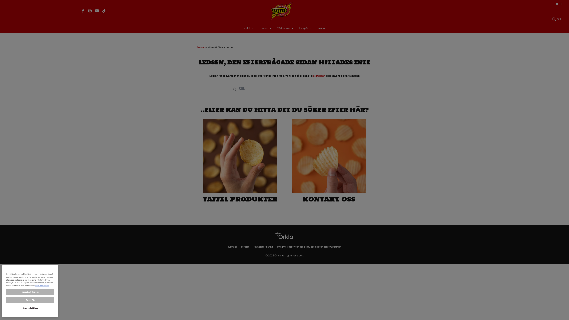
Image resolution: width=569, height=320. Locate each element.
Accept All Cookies (30, 292)
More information (42, 285)
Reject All (30, 300)
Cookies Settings (30, 308)
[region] (30, 291)
